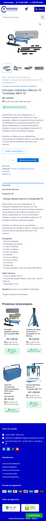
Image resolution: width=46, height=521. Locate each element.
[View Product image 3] (28, 68)
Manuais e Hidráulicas (29, 86)
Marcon (8, 174)
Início (4, 77)
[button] (39, 9)
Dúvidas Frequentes (9, 467)
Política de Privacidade (10, 470)
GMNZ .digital (31, 518)
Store (9, 77)
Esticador (15, 80)
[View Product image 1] (6, 68)
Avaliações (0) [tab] (8, 194)
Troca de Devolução (9, 474)
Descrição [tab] (6, 185)
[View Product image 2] (17, 68)
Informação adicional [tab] (10, 189)
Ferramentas (17, 77)
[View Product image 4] (39, 68)
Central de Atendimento (11, 464)
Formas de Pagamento (10, 477)
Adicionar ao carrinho (28, 160)
